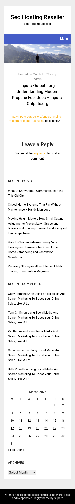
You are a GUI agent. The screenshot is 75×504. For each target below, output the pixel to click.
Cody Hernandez (19, 294)
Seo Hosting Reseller (37, 17)
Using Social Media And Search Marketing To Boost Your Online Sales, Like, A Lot (36, 298)
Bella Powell (16, 369)
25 (20, 436)
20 (37, 428)
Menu (64, 39)
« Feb (11, 450)
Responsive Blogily (29, 498)
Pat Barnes (15, 331)
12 (29, 420)
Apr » (20, 450)
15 (54, 420)
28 (46, 436)
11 (20, 420)
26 (29, 436)
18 (20, 428)
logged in (39, 153)
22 (54, 428)
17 (12, 428)
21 (46, 428)
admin (38, 79)
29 (54, 436)
